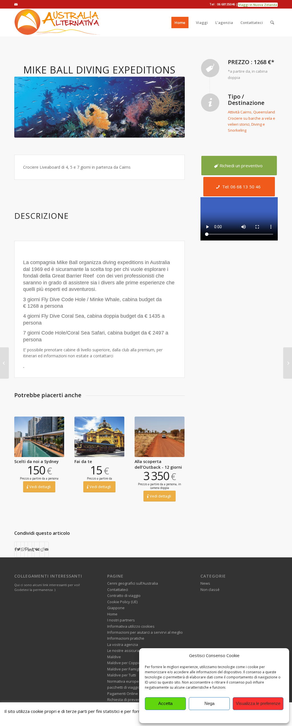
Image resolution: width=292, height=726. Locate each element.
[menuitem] (180, 22)
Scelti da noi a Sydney (36, 461)
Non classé (210, 589)
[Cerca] (272, 22)
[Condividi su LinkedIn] (30, 549)
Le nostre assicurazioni (127, 650)
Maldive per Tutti (121, 675)
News (205, 583)
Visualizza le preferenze (258, 703)
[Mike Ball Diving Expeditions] (99, 107)
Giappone (116, 607)
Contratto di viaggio (124, 595)
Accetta (165, 703)
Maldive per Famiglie (125, 669)
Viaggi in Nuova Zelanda (257, 5)
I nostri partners (121, 620)
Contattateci (117, 589)
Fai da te (83, 461)
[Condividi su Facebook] (16, 549)
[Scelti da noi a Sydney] (39, 437)
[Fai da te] (99, 437)
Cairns (246, 112)
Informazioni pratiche (125, 638)
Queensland (264, 112)
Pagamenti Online (122, 693)
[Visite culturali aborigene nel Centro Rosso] (287, 363)
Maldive (114, 656)
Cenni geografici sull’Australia (132, 583)
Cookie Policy (214, 715)
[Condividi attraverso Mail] (46, 549)
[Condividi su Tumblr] (33, 549)
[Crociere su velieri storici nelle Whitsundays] (4, 363)
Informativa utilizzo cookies (131, 626)
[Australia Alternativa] (57, 22)
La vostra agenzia (122, 644)
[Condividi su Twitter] (19, 549)
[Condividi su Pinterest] (26, 549)
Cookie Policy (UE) (122, 601)
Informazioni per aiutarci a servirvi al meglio (145, 632)
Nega (209, 703)
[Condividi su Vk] (37, 549)
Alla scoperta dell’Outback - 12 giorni (158, 464)
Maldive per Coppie (124, 662)
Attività (234, 112)
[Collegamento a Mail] (16, 4)
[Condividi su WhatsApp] (22, 549)
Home (112, 614)
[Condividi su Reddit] (42, 549)
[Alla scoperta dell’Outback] (159, 437)
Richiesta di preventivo (127, 699)
